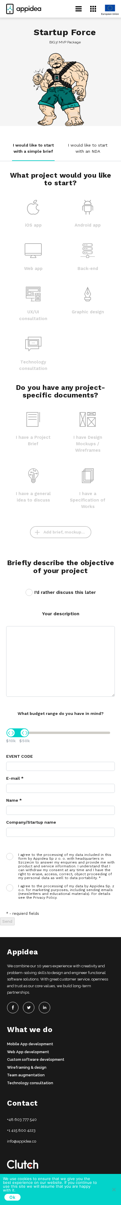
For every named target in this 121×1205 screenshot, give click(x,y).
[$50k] (24, 732)
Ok (12, 1197)
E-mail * (14, 778)
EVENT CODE (19, 756)
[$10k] (10, 732)
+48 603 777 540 (22, 1119)
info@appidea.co (21, 1141)
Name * (14, 800)
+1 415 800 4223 (21, 1130)
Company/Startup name (31, 822)
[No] (114, 1189)
